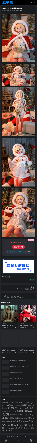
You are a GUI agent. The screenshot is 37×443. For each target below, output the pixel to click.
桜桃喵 (28, 414)
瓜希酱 (25, 418)
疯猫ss (30, 418)
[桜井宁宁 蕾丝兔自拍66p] (5, 380)
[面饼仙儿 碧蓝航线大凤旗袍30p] (9, 338)
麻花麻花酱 (9, 431)
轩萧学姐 (21, 425)
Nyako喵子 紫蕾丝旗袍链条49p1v (19, 360)
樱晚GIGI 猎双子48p (7, 325)
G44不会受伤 (18, 403)
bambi (4, 403)
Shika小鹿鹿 (16, 405)
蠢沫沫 (14, 424)
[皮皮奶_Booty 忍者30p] (5, 392)
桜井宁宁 (22, 415)
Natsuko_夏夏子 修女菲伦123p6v (19, 366)
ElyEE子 (12, 403)
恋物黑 (13, 11)
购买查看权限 (19, 247)
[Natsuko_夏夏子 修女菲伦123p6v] (5, 368)
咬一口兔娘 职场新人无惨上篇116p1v (20, 384)
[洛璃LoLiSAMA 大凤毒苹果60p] (27, 313)
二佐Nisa (9, 407)
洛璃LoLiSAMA (15, 418)
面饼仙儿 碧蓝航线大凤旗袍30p (9, 351)
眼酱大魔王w (9, 421)
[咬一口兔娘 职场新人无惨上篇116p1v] (5, 386)
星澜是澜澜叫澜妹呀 (14, 415)
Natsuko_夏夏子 (25, 403)
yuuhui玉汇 (23, 405)
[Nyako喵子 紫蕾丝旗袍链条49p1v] (5, 362)
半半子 (19, 408)
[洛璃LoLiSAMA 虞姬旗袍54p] (27, 338)
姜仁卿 (8, 411)
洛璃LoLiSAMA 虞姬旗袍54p (27, 351)
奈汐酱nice (30, 408)
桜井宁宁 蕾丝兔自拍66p (16, 378)
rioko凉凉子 (9, 405)
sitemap (28, 437)
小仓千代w (13, 411)
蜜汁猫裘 (8, 425)
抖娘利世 (20, 411)
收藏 (33, 280)
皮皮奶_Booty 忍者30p (16, 390)
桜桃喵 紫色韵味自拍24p (16, 372)
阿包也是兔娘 (7, 428)
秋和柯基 (25, 421)
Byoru (8, 403)
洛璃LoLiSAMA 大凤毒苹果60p (27, 326)
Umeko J (7, 277)
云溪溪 (15, 408)
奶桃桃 (4, 411)
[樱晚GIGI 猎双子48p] (9, 313)
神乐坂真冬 (18, 421)
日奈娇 (27, 411)
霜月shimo (28, 428)
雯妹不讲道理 (20, 428)
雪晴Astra (13, 428)
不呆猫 (29, 405)
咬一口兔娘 (24, 408)
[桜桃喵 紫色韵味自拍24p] (5, 374)
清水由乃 (22, 418)
